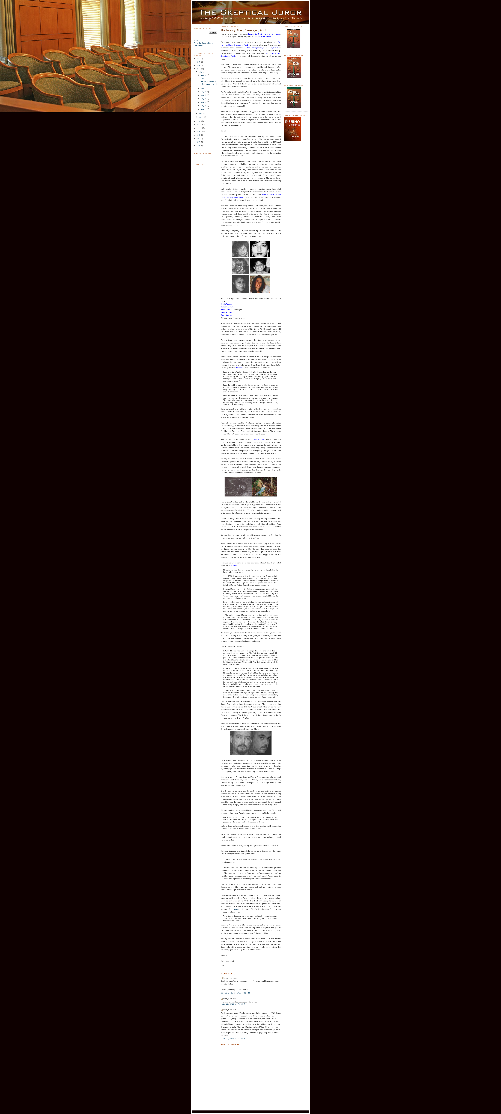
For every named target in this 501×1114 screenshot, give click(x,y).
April (200, 113)
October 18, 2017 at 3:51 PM (235, 993)
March (201, 117)
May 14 (204, 75)
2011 (199, 128)
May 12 (204, 88)
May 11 (204, 92)
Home (196, 41)
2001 (199, 139)
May (200, 72)
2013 (199, 121)
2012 (199, 125)
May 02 (204, 106)
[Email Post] (223, 965)
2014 (199, 69)
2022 (199, 59)
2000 (199, 142)
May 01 (204, 109)
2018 (199, 65)
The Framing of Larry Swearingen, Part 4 (243, 30)
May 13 (204, 78)
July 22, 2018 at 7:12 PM (233, 1004)
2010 (199, 132)
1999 (199, 145)
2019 (199, 62)
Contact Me (198, 46)
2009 (199, 135)
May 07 (204, 95)
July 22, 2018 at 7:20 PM (233, 1039)
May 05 (204, 102)
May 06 (204, 99)
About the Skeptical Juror (203, 43)
